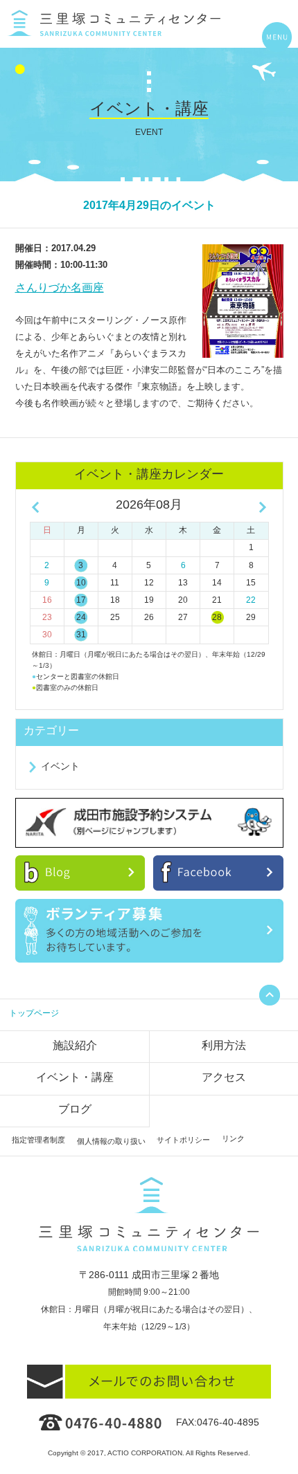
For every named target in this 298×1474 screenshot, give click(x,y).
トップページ (34, 1013)
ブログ (74, 1109)
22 (251, 600)
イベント (60, 766)
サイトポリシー (183, 1140)
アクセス (224, 1077)
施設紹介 (75, 1045)
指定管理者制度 (38, 1140)
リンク (233, 1138)
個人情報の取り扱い (111, 1141)
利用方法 (224, 1045)
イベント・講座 (75, 1077)
